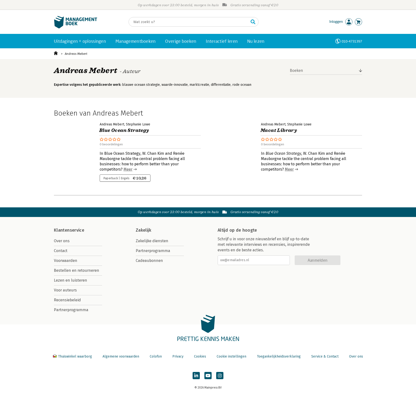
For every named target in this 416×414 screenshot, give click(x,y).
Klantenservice (69, 230)
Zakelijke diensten (152, 241)
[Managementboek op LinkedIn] (196, 375)
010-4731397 (352, 41)
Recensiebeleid (67, 300)
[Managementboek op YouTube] (208, 375)
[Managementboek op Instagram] (219, 375)
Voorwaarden (65, 260)
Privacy (177, 356)
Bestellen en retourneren (76, 270)
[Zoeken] (253, 22)
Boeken (296, 70)
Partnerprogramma (71, 310)
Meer (128, 169)
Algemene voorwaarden (121, 356)
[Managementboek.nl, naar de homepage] (75, 27)
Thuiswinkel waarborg (75, 356)
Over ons (62, 241)
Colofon (156, 356)
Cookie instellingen (231, 356)
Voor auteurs (65, 290)
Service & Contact (324, 356)
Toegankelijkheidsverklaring (279, 356)
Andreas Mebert (76, 54)
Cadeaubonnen (149, 260)
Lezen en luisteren (70, 280)
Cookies (200, 356)
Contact (60, 250)
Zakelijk (143, 230)
